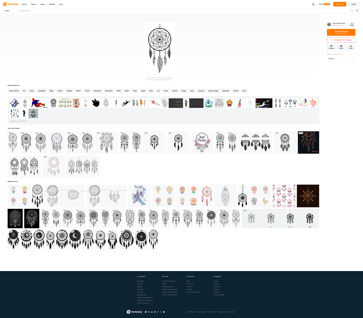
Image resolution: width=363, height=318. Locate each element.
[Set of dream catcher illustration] (24, 166)
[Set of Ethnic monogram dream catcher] (255, 142)
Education (140, 292)
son (158, 91)
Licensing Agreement (169, 281)
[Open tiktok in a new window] (158, 312)
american (201, 91)
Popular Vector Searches (170, 289)
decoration (97, 91)
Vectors (24, 4)
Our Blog (189, 289)
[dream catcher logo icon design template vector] (154, 142)
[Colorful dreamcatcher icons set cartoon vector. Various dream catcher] (19, 196)
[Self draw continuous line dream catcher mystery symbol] (64, 196)
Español (216, 284)
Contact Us (190, 284)
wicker (78, 91)
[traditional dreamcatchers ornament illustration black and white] (13, 239)
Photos (33, 4)
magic (51, 91)
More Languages (219, 295)
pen (24, 91)
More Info (331, 58)
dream (166, 91)
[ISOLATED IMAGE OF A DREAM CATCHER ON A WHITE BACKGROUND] (13, 142)
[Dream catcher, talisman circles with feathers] (206, 196)
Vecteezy (140, 284)
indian (127, 91)
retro (151, 91)
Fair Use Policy (231, 312)
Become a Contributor (194, 292)
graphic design (213, 91)
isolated (69, 91)
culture (60, 91)
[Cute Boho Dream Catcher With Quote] (202, 142)
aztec (192, 91)
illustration (108, 91)
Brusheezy (140, 281)
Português (217, 286)
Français (216, 292)
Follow (352, 25)
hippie (143, 91)
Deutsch (216, 289)
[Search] (352, 10)
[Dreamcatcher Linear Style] (106, 142)
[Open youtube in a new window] (164, 312)
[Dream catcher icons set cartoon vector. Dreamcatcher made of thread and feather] (188, 196)
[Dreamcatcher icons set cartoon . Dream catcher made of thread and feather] (163, 196)
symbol (235, 91)
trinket (87, 91)
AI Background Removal (144, 300)
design (184, 91)
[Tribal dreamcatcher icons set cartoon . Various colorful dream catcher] (259, 196)
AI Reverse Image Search (145, 297)
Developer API (141, 295)
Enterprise (140, 289)
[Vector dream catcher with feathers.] (308, 142)
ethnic (119, 91)
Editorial (52, 4)
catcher (174, 91)
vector (32, 91)
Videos (42, 4)
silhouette (225, 91)
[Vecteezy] (11, 4)
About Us (190, 286)
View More (33, 113)
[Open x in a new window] (161, 312)
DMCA (164, 284)
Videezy (139, 286)
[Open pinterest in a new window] (155, 312)
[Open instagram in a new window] (149, 312)
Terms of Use (212, 312)
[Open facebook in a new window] (146, 312)
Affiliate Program (167, 286)
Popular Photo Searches (169, 292)
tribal (135, 91)
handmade (41, 91)
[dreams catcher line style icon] (285, 142)
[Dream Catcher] (57, 142)
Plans (320, 4)
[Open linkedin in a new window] (152, 312)
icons (244, 91)
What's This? (340, 54)
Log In (353, 4)
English (216, 281)
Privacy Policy (221, 312)
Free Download (341, 32)
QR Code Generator (143, 303)
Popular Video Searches (169, 295)
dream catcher (14, 91)
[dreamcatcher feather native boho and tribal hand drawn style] (54, 166)
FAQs (188, 281)
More (61, 4)
